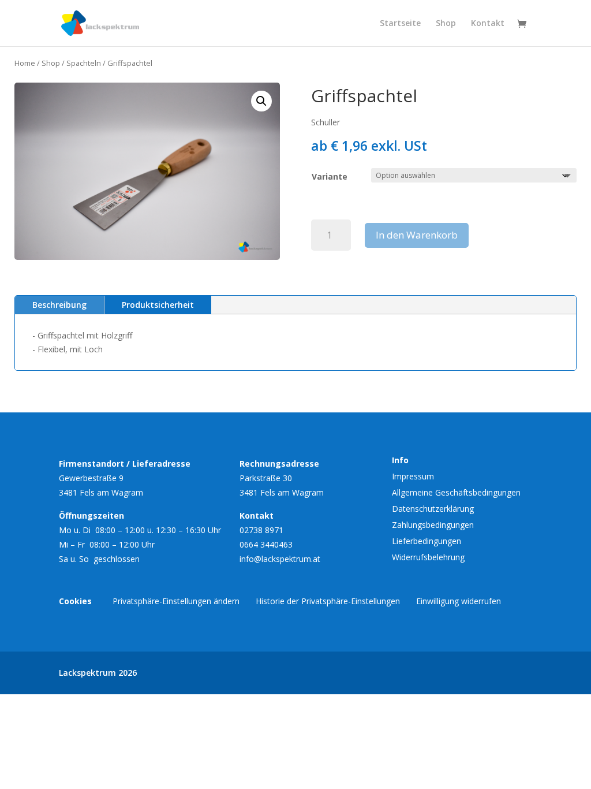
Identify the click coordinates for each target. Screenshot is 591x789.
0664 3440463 (266, 544)
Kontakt (487, 23)
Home (24, 63)
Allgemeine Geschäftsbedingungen (456, 492)
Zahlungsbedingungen (433, 524)
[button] (261, 101)
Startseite (400, 23)
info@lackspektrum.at (280, 558)
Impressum (413, 476)
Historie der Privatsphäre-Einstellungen (328, 601)
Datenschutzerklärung (433, 508)
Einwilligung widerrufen (458, 601)
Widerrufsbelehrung (428, 557)
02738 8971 (261, 529)
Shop (446, 23)
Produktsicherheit (158, 304)
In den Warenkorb (417, 234)
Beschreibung (59, 304)
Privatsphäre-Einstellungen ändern (176, 601)
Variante (329, 176)
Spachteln (83, 63)
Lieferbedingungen (426, 540)
